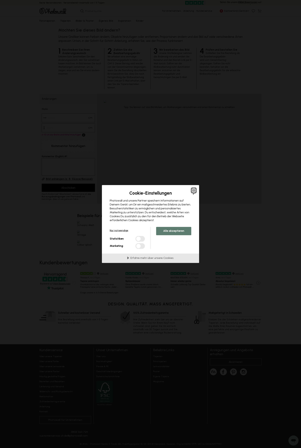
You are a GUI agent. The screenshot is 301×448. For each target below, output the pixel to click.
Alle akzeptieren (173, 231)
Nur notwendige (119, 230)
